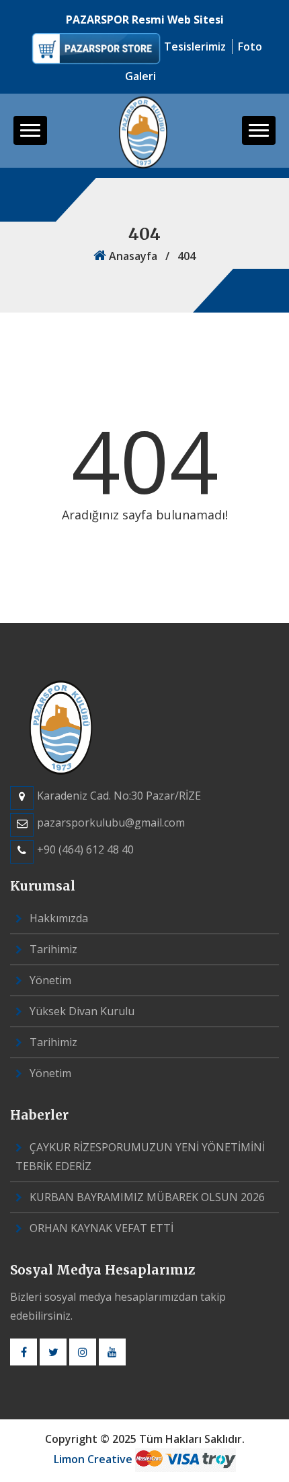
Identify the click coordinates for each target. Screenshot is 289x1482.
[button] (30, 130)
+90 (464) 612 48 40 (85, 849)
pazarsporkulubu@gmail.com (111, 822)
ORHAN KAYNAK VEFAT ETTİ (100, 1228)
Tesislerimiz (196, 46)
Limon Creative (94, 1459)
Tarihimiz (52, 949)
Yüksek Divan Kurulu (80, 1011)
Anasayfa (131, 256)
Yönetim (49, 980)
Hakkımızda (57, 918)
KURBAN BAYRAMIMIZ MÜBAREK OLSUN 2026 (146, 1197)
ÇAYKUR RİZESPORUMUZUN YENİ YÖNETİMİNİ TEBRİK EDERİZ (140, 1156)
